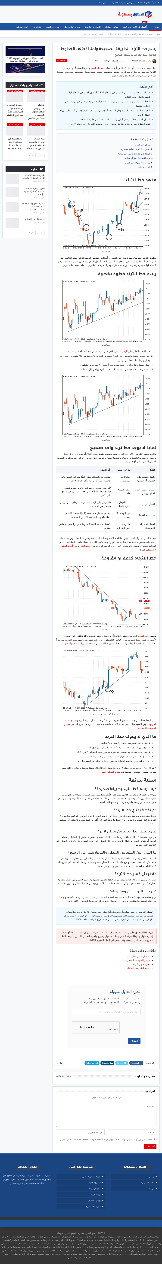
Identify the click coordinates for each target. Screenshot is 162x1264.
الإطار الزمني (121, 351)
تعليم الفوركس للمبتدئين (91, 1177)
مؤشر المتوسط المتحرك (137, 960)
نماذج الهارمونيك (72, 27)
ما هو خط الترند (142, 144)
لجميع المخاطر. (17, 1183)
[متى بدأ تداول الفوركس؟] (12, 223)
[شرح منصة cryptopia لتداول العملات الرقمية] (12, 179)
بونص (156, 27)
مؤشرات (37, 27)
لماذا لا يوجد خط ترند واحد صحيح (134, 153)
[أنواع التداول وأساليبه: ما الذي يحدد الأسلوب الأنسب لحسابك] (12, 207)
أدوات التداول (111, 27)
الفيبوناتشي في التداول (138, 968)
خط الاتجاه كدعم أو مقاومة (136, 158)
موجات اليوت (52, 27)
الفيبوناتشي (85, 545)
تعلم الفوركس (61, 60)
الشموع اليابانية (92, 27)
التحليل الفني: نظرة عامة (137, 956)
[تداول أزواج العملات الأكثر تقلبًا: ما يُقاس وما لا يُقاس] (12, 192)
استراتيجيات (22, 27)
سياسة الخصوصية (117, 2)
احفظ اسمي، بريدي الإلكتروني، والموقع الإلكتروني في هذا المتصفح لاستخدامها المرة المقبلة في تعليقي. (106, 1139)
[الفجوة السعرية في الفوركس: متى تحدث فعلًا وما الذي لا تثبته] (14, 96)
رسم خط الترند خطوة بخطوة (135, 149)
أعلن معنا (103, 2)
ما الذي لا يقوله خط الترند (137, 162)
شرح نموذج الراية (141, 964)
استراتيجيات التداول (37, 91)
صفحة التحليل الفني (110, 771)
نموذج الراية (84, 720)
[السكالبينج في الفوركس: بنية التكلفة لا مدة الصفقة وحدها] (14, 129)
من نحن (130, 2)
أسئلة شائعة (144, 167)
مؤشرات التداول (94, 1201)
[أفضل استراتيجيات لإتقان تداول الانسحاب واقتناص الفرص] (36, 96)
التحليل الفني (97, 68)
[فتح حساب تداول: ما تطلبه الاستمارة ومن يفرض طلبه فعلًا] (36, 129)
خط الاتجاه (142, 636)
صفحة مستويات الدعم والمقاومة (78, 643)
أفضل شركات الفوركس (135, 25)
